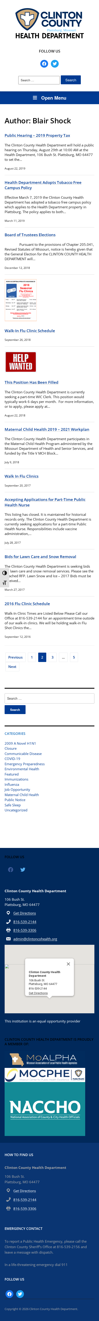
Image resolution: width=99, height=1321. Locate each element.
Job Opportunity (17, 789)
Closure (11, 748)
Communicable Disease (23, 753)
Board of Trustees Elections (30, 234)
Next (12, 666)
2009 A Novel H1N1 (20, 743)
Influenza (12, 784)
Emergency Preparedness (25, 764)
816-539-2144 (24, 921)
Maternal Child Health (22, 794)
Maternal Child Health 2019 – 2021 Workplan (47, 429)
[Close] (68, 963)
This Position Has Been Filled (31, 382)
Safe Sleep (13, 805)
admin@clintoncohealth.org (35, 939)
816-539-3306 (24, 930)
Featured (12, 774)
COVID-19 (12, 758)
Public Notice (15, 799)
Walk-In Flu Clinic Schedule (30, 330)
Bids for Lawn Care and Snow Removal (40, 556)
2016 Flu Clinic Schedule (27, 603)
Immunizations (16, 779)
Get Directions (24, 913)
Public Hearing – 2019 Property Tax (37, 135)
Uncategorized (16, 810)
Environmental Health (22, 769)
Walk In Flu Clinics (21, 476)
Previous (15, 657)
